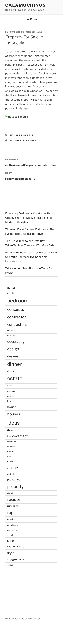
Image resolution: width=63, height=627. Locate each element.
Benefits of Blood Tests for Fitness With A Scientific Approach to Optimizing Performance (31, 257)
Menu (33, 19)
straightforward (15, 546)
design (13, 349)
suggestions (15, 559)
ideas (13, 423)
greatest (11, 396)
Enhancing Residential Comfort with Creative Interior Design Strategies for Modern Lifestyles (29, 218)
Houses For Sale (22, 135)
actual (11, 287)
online (12, 468)
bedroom (18, 301)
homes (10, 401)
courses (11, 330)
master (10, 451)
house (11, 407)
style (10, 553)
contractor (16, 317)
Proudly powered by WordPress (22, 618)
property (33, 140)
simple (11, 540)
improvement (17, 436)
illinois (10, 430)
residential (12, 530)
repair (12, 512)
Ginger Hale (34, 32)
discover (11, 371)
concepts (15, 309)
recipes (14, 499)
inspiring (11, 446)
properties (13, 479)
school (10, 535)
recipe (10, 493)
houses (13, 414)
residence (12, 525)
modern (11, 461)
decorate (11, 335)
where (10, 565)
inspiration (11, 442)
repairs (11, 519)
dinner (14, 364)
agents (10, 293)
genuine (11, 391)
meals (9, 456)
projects (11, 474)
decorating (16, 341)
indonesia (17, 140)
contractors (17, 324)
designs (13, 356)
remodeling (12, 505)
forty (9, 385)
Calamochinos (25, 5)
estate (14, 378)
